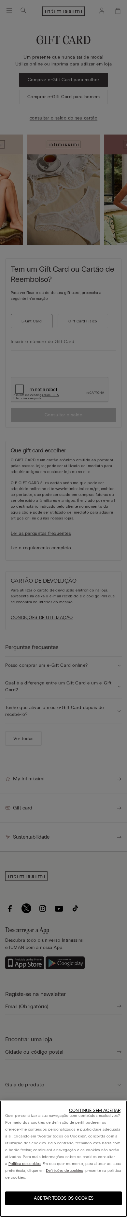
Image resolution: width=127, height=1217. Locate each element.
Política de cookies (24, 1163)
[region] (63, 1158)
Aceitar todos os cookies (63, 1198)
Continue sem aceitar (94, 1110)
